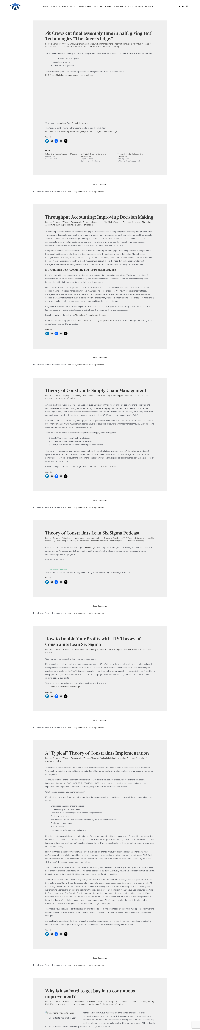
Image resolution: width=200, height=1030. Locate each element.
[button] (175, 6)
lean (89, 1004)
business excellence (68, 1004)
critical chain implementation (69, 46)
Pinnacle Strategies (80, 123)
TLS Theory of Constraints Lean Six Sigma (104, 649)
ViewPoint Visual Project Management (71, 6)
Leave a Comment (53, 44)
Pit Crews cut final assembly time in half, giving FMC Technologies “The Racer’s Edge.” (81, 131)
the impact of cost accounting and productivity (93, 320)
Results (98, 6)
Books (108, 6)
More (148, 6)
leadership (90, 1002)
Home (45, 6)
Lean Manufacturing (94, 538)
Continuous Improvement (74, 538)
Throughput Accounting (93, 222)
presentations (61, 123)
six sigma (95, 1004)
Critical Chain (68, 44)
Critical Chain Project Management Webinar (61, 154)
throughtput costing (64, 225)
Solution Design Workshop (128, 6)
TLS (124, 541)
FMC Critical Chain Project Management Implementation (69, 75)
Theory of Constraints (123, 44)
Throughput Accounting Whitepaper (90, 315)
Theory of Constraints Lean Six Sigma (105, 541)
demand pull (130, 395)
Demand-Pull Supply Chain (104, 466)
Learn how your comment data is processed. (86, 191)
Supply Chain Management (101, 44)
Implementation (82, 44)
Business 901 (90, 548)
